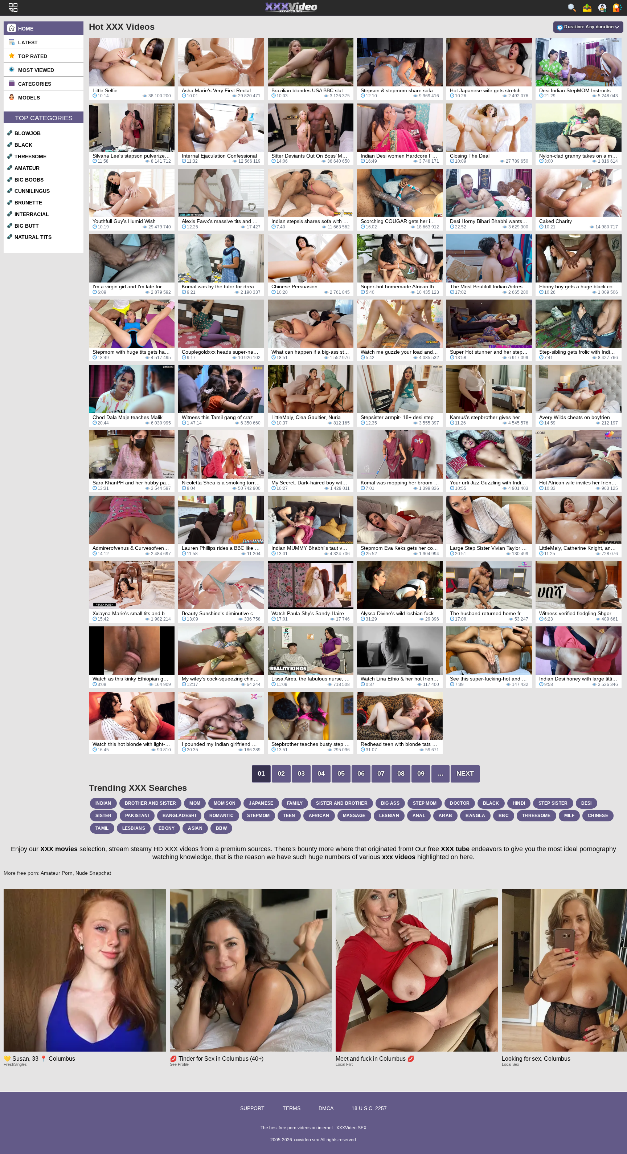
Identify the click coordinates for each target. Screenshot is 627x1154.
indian (103, 803)
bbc (504, 815)
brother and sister (150, 803)
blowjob (28, 133)
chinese (598, 815)
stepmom (258, 815)
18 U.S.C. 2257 (369, 1108)
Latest (28, 42)
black (23, 145)
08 (401, 773)
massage (354, 815)
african (319, 815)
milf (569, 815)
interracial (32, 214)
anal (419, 815)
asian (195, 828)
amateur (27, 168)
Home (25, 29)
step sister (552, 803)
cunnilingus (32, 191)
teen (289, 815)
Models (29, 98)
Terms (291, 1108)
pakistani (137, 815)
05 (341, 773)
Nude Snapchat (93, 873)
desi (586, 803)
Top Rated (32, 56)
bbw (221, 828)
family (295, 803)
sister (103, 815)
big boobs (29, 180)
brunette (28, 203)
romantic (221, 815)
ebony (167, 828)
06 (361, 773)
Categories (34, 84)
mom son (224, 803)
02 (281, 773)
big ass (390, 803)
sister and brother (341, 803)
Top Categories (44, 118)
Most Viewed (36, 70)
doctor (460, 803)
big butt (27, 226)
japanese (261, 803)
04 (321, 773)
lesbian (389, 815)
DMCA (326, 1108)
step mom (425, 803)
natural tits (33, 237)
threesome (30, 156)
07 (381, 773)
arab (445, 815)
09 (421, 773)
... (440, 773)
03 (301, 773)
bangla (475, 815)
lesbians (133, 828)
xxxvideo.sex (306, 1139)
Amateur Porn (57, 873)
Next (465, 773)
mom (194, 803)
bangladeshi (179, 815)
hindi (519, 803)
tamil (102, 828)
